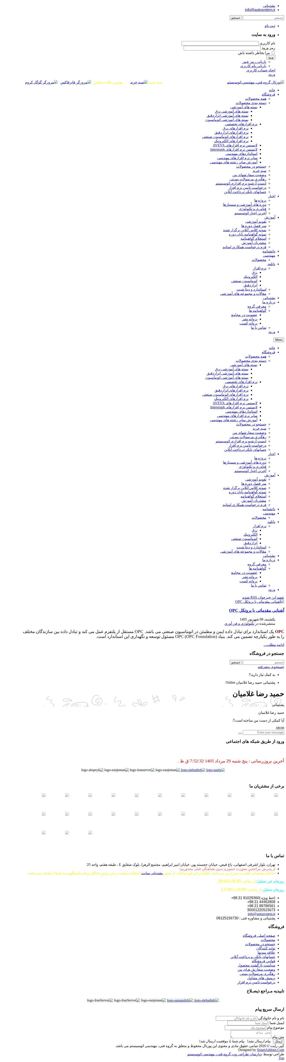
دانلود (271, 522)
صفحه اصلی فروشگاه (259, 935)
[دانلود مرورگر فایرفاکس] (75, 82)
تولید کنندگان (265, 948)
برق (254, 530)
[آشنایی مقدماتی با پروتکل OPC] (259, 602)
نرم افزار (259, 526)
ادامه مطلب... (274, 645)
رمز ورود (268, 48)
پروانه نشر (249, 577)
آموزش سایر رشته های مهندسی (233, 420)
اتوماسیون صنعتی (244, 539)
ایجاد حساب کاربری (260, 70)
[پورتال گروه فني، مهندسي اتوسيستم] (255, 82)
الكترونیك (250, 534)
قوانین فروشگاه (263, 961)
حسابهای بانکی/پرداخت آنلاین (245, 450)
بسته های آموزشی (243, 365)
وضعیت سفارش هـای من (256, 969)
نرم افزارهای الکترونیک (231, 399)
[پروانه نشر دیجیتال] (215, 770)
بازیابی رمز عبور (254, 62)
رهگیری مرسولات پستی (257, 974)
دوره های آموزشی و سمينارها (244, 462)
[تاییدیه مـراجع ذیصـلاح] (180, 1000)
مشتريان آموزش (254, 500)
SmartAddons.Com (270, 1050)
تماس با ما (258, 585)
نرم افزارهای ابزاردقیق (231, 390)
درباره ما (268, 560)
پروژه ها (260, 458)
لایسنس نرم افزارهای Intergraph (233, 407)
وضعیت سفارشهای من (249, 433)
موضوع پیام (275, 1027)
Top (281, 1058)
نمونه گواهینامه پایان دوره (247, 492)
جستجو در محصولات (251, 424)
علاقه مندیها (266, 952)
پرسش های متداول (261, 978)
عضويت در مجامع (244, 573)
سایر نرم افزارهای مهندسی (237, 416)
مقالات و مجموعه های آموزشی (243, 551)
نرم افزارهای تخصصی (241, 382)
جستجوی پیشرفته (271, 667)
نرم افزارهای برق (235, 386)
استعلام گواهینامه (253, 496)
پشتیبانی (269, 6)
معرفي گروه (257, 564)
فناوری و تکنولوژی (252, 467)
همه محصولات (255, 356)
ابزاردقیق (250, 543)
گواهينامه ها (257, 568)
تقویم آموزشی (255, 479)
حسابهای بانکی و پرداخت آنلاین (252, 957)
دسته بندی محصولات (251, 360)
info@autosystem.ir (260, 10)
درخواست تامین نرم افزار (247, 445)
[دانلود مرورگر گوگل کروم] (41, 82)
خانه (272, 348)
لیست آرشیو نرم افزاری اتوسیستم (241, 441)
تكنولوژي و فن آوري (239, 623)
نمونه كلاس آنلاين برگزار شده (244, 488)
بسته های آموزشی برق (231, 369)
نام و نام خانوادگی (271, 1018)
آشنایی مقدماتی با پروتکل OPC (256, 610)
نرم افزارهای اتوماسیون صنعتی (225, 394)
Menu (278, 340)
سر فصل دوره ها (253, 483)
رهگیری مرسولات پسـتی (248, 437)
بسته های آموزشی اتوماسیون (226, 377)
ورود (270, 57)
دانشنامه (269, 509)
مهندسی (269, 513)
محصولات (259, 517)
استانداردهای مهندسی (241, 411)
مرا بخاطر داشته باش (254, 53)
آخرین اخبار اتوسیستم (250, 471)
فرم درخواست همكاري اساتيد (244, 505)
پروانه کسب (248, 581)
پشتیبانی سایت (152, 873)
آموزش (269, 475)
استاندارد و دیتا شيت (251, 547)
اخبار (271, 454)
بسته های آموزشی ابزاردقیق (227, 373)
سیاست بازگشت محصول (256, 965)
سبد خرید (259, 428)
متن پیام (278, 1037)
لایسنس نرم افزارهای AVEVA (235, 403)
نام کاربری (267, 43)
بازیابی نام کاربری (253, 66)
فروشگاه (268, 352)
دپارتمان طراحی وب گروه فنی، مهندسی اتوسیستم (224, 1054)
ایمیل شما (277, 1023)
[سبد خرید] (138, 82)
